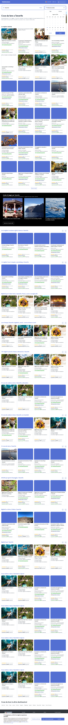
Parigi (10, 705)
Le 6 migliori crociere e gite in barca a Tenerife (14, 230)
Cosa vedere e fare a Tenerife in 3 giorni (12, 573)
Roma (7, 705)
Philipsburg (26, 705)
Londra (13, 705)
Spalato (30, 705)
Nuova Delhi (39, 705)
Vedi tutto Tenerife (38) (8, 223)
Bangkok (21, 705)
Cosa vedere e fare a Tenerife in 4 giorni (12, 606)
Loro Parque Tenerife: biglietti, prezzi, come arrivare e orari (18, 322)
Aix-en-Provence (48, 705)
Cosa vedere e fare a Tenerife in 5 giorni (12, 638)
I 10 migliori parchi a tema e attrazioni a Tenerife (15, 351)
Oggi (50, 11)
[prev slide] (63, 231)
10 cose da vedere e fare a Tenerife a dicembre (14, 383)
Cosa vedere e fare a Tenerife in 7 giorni (12, 670)
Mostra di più (34, 188)
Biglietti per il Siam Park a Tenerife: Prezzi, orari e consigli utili (19, 293)
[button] (9, 40)
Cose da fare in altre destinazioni (14, 702)
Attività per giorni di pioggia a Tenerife (12, 478)
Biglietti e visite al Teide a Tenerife (11, 509)
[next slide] (65, 231)
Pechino (17, 705)
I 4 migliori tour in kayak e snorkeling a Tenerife (15, 262)
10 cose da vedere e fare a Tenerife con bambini (15, 415)
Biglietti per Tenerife (7, 542)
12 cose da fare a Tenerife (8, 446)
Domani (60, 11)
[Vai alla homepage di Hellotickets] (6, 2)
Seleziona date (51, 7)
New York (3, 705)
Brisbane (34, 705)
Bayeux (43, 705)
